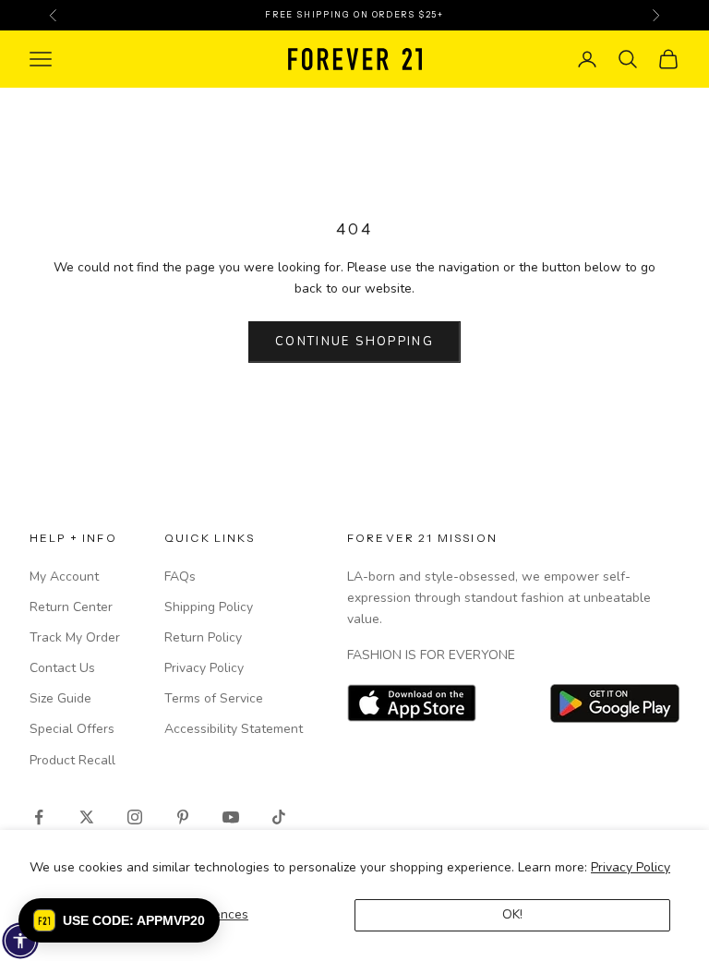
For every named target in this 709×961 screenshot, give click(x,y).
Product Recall (72, 760)
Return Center (71, 607)
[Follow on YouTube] (231, 817)
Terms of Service (213, 698)
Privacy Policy (630, 867)
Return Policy (203, 637)
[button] (119, 920)
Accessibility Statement (233, 729)
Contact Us (62, 668)
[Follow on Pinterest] (183, 817)
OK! (512, 914)
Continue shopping (354, 341)
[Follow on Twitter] (87, 817)
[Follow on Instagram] (135, 817)
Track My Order (75, 637)
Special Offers (72, 729)
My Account (64, 576)
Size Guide (60, 698)
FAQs (180, 576)
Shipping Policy (208, 607)
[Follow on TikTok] (279, 817)
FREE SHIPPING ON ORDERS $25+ (354, 14)
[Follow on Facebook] (39, 817)
